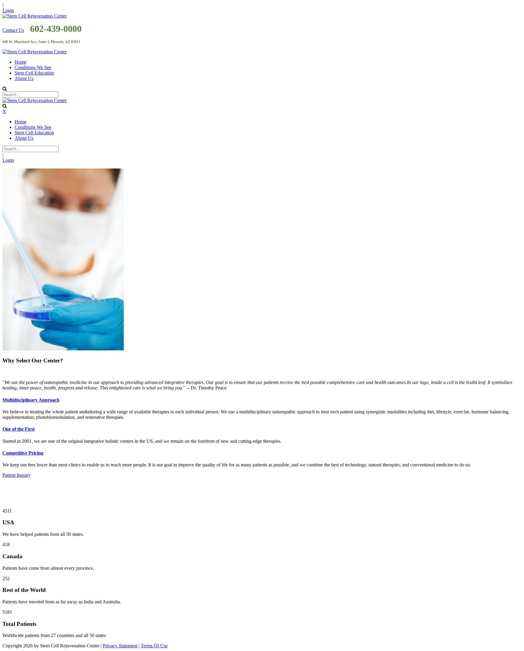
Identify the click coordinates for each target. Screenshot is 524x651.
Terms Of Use (154, 645)
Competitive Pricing (22, 453)
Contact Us (13, 30)
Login (8, 10)
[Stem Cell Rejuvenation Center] (34, 15)
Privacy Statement (120, 645)
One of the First (18, 429)
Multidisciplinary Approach (30, 399)
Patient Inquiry (16, 475)
